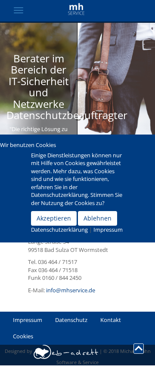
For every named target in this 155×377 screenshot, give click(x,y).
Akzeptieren (54, 218)
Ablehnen (98, 218)
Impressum (108, 229)
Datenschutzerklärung (59, 229)
